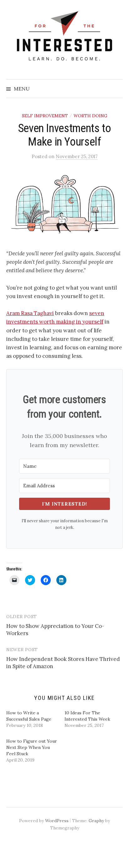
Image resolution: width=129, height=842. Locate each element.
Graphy (96, 820)
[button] (64, 204)
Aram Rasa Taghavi (30, 313)
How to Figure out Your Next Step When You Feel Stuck (31, 747)
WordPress (57, 820)
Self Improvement (45, 116)
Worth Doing (90, 116)
